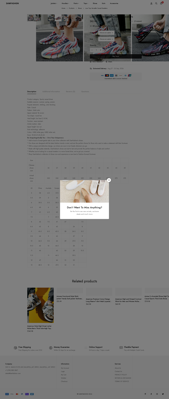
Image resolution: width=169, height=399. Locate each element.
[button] (109, 180)
